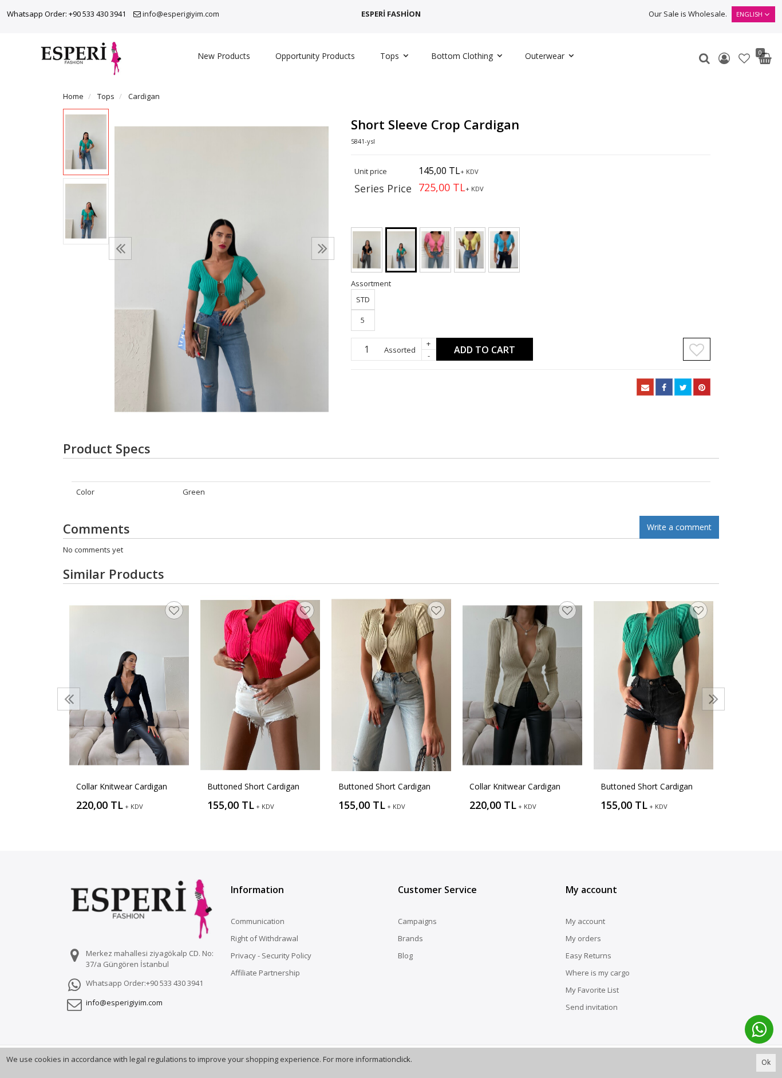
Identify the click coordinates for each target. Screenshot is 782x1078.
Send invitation (592, 1007)
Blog (405, 955)
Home (73, 96)
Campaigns (417, 921)
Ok (766, 1062)
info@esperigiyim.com (181, 14)
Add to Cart (484, 349)
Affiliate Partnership (265, 973)
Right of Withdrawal (264, 938)
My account (585, 921)
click (403, 1059)
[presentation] (120, 248)
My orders (583, 938)
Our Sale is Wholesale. (688, 14)
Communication (258, 921)
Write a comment (679, 527)
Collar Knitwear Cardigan (121, 786)
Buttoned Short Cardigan (253, 786)
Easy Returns (588, 955)
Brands (410, 938)
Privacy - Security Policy (271, 955)
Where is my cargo (598, 973)
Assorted (400, 350)
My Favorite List (592, 990)
